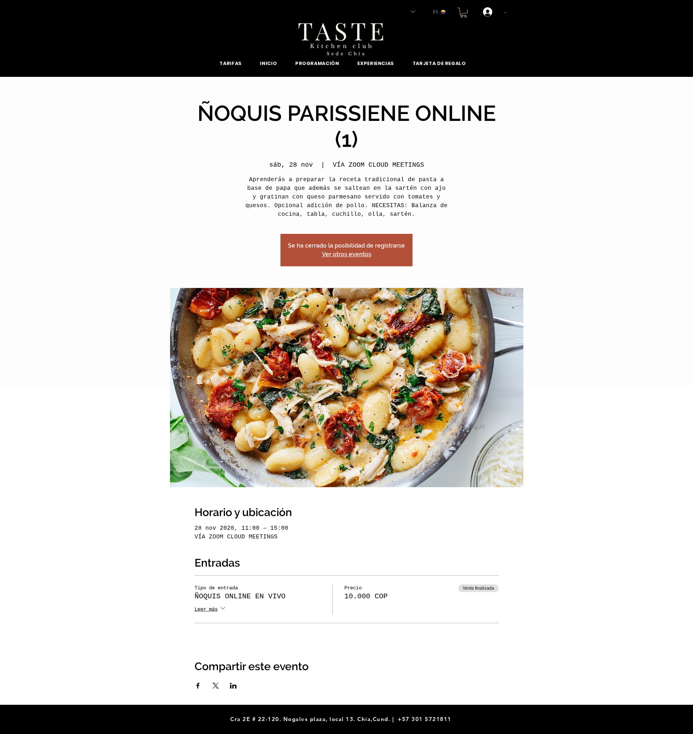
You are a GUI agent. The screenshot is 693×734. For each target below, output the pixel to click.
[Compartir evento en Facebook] (198, 686)
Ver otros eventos (346, 254)
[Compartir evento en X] (215, 686)
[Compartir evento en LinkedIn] (233, 686)
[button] (464, 13)
